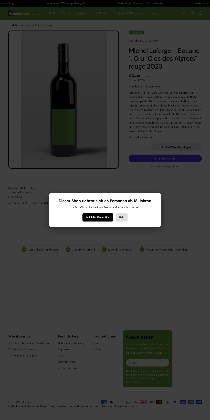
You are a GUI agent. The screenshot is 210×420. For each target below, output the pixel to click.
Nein (121, 217)
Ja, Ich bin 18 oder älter (98, 217)
